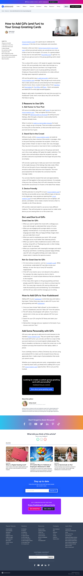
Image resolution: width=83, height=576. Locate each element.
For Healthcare (24, 532)
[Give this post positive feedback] (37, 439)
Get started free (35, 508)
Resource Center (41, 529)
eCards (66, 532)
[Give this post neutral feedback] (41, 439)
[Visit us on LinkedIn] (45, 565)
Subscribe (52, 490)
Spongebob (28, 87)
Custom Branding (9, 530)
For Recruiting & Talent (25, 542)
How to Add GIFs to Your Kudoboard (9, 55)
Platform (24, 6)
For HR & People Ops (25, 537)
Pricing (58, 6)
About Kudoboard (56, 529)
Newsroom (55, 532)
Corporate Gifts (68, 529)
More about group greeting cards (41, 389)
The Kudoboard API (41, 540)
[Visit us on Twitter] (42, 565)
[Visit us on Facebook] (35, 565)
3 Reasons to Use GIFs (6, 43)
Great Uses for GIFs (6, 51)
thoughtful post (46, 54)
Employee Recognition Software (71, 537)
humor (48, 110)
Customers (38, 6)
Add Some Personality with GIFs (8, 57)
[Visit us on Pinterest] (48, 565)
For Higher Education (25, 535)
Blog (54, 530)
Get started (52, 1)
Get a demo (47, 508)
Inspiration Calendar (42, 530)
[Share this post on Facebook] (24, 424)
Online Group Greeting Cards (70, 530)
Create (18, 6)
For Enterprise (23, 529)
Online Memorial (68, 535)
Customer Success (9, 542)
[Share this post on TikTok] (58, 424)
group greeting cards (42, 137)
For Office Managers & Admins (26, 540)
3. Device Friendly (5, 48)
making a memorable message (42, 123)
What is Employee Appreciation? (71, 540)
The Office (37, 87)
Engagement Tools (9, 535)
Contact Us (55, 537)
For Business (23, 530)
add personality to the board (39, 114)
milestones (25, 44)
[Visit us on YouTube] (38, 565)
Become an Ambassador (42, 537)
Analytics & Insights (9, 537)
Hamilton (57, 85)
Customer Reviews (41, 535)
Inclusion (54, 535)
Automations (8, 532)
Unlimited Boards (9, 529)
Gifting (45, 6)
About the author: (5, 58)
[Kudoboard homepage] (6, 573)
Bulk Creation (8, 540)
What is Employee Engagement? (71, 542)
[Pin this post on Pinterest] (53, 424)
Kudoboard (38, 299)
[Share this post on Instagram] (30, 424)
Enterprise (32, 6)
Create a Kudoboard (75, 6)
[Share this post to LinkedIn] (47, 424)
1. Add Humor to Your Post (7, 44)
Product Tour (40, 532)
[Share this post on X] (41, 424)
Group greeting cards (28, 42)
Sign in (66, 6)
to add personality (42, 78)
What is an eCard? (68, 545)
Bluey (44, 87)
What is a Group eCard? (69, 547)
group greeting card (28, 80)
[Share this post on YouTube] (35, 424)
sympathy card (51, 263)
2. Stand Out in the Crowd (7, 46)
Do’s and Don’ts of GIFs (6, 50)
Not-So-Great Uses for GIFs (7, 53)
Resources (51, 6)
